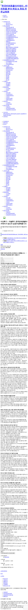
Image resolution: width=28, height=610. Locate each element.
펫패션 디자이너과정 (11, 55)
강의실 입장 (9, 104)
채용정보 (5, 582)
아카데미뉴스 (9, 94)
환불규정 (5, 596)
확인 (2, 551)
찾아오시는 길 (6, 585)
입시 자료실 (9, 62)
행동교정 (8, 72)
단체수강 (5, 580)
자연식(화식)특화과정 (11, 54)
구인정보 (8, 88)
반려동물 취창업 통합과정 (12, 58)
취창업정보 (6, 87)
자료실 (7, 89)
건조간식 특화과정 (10, 52)
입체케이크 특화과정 (11, 50)
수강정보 (8, 102)
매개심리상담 (9, 70)
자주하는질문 (9, 98)
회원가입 (5, 16)
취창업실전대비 (10, 68)
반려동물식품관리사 (11, 43)
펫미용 (7, 75)
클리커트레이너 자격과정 (12, 47)
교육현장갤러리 (10, 95)
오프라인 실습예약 (20, 113)
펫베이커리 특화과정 (11, 51)
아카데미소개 (6, 21)
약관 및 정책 (6, 105)
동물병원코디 (9, 67)
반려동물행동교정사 (11, 35)
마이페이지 (6, 121)
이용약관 (8, 107)
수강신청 (5, 112)
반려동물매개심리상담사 (12, 57)
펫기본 (7, 79)
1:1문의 (8, 97)
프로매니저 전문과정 (11, 33)
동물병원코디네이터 (11, 28)
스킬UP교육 (13, 113)
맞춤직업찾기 (9, 99)
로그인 (5, 15)
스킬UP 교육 (6, 65)
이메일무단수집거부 (11, 109)
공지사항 (8, 92)
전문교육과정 (6, 25)
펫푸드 (7, 78)
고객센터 (5, 91)
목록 (2, 244)
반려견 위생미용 (10, 34)
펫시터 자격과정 (10, 44)
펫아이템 (8, 74)
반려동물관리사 (10, 38)
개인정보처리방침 (10, 108)
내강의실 (5, 101)
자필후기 (8, 85)
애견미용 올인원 (10, 27)
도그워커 (8, 45)
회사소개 (8, 23)
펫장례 (7, 77)
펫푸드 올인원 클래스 (11, 48)
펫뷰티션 (8, 41)
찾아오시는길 (9, 24)
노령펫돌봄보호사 (10, 40)
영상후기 (8, 84)
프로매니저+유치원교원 (11, 31)
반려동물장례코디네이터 (12, 37)
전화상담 (3, 249)
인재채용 (5, 584)
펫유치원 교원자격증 (11, 30)
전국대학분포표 (10, 64)
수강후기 (5, 81)
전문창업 (8, 71)
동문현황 (8, 82)
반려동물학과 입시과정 (8, 60)
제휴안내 (5, 581)
